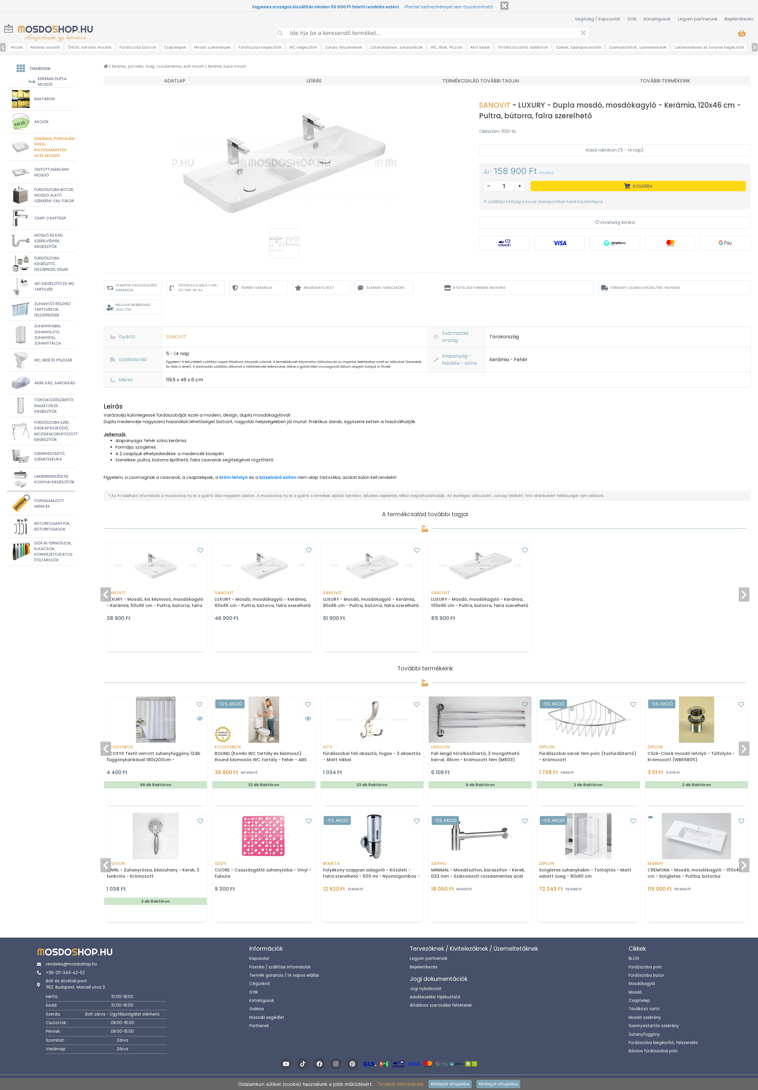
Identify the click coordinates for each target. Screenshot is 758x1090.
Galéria (256, 1009)
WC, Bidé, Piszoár (446, 47)
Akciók (17, 47)
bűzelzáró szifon (277, 477)
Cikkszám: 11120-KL (497, 131)
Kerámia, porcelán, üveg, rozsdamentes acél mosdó (158, 66)
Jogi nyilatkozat (425, 989)
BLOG (634, 958)
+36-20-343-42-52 (65, 973)
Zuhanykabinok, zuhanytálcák (396, 47)
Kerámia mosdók (45, 47)
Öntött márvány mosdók (90, 47)
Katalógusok (657, 19)
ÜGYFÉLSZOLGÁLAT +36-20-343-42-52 (198, 288)
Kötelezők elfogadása (450, 1084)
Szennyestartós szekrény (654, 1026)
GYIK (632, 19)
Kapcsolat (259, 958)
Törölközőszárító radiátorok (523, 47)
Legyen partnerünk (697, 19)
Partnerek (259, 1026)
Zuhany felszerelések (343, 47)
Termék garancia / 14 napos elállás (284, 975)
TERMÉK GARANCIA (256, 287)
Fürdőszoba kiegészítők (260, 47)
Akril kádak (480, 47)
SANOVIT (495, 105)
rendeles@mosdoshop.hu (71, 964)
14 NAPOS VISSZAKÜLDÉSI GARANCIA (136, 288)
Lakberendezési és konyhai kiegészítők (709, 47)
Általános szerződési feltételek (441, 1005)
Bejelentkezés (739, 19)
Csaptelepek (175, 47)
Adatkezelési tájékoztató (435, 997)
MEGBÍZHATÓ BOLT (319, 287)
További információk (401, 1084)
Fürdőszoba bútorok (137, 47)
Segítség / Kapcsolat (597, 19)
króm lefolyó (233, 477)
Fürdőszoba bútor (646, 975)
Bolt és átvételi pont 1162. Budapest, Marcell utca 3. (76, 984)
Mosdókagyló (642, 984)
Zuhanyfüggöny (644, 1034)
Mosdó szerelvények (212, 47)
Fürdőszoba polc (645, 967)
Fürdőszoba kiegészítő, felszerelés (663, 1043)
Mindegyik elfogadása (498, 1084)
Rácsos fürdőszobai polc (653, 1051)
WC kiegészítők (303, 47)
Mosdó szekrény (645, 1017)
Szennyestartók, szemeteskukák (638, 47)
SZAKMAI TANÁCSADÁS (385, 287)
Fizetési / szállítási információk (280, 967)
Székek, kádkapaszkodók (578, 47)
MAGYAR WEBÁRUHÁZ (133, 307)
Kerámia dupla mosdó (227, 66)
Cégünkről (259, 984)
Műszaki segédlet (266, 1017)
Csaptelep (639, 1000)
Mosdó (635, 992)
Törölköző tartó (644, 1009)
